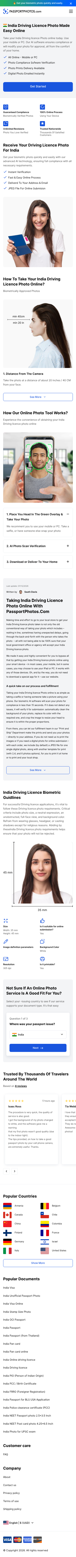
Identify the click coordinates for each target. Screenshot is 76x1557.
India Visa (9, 1287)
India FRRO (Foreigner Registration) (24, 1391)
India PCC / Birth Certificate (19, 1383)
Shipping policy (12, 1509)
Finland (18, 1232)
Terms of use (11, 1501)
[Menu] (71, 11)
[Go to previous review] (6, 1171)
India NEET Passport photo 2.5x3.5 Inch (27, 1415)
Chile (54, 1214)
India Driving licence (15, 1367)
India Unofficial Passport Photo (21, 1295)
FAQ (5, 1454)
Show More (38, 1262)
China (17, 1223)
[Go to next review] (14, 1171)
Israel (55, 1241)
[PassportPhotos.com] (22, 12)
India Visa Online (13, 1303)
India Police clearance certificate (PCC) (26, 1407)
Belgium (56, 1205)
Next (35, 1047)
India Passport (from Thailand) (21, 1335)
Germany (19, 1241)
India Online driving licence (19, 1359)
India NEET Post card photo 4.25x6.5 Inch (28, 1423)
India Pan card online (15, 1351)
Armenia (19, 1205)
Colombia (57, 1223)
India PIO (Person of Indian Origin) (23, 1375)
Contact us (9, 1485)
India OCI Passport (14, 1319)
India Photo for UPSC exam (19, 1431)
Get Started (38, 86)
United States (59, 1250)
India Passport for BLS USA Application (26, 1399)
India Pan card (11, 1343)
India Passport (11, 1327)
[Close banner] (71, 3)
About (6, 1477)
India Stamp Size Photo (17, 1311)
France (55, 1232)
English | (19, 1522)
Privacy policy (11, 1493)
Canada (19, 1214)
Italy (17, 1250)
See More (35, 396)
